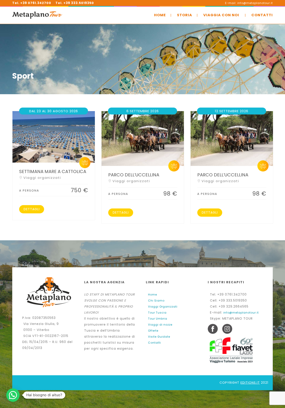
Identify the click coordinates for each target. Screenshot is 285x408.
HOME (160, 15)
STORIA (184, 15)
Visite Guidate (159, 337)
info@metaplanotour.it (241, 312)
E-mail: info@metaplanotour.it (249, 3)
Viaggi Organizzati (162, 306)
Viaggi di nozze (160, 324)
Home (152, 294)
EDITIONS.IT (250, 382)
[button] (13, 395)
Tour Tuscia (157, 312)
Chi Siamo (156, 300)
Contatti (154, 343)
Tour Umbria (157, 318)
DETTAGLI (32, 209)
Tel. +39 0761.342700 (31, 3)
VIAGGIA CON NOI (221, 15)
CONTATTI (262, 15)
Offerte (153, 331)
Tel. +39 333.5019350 (74, 3)
